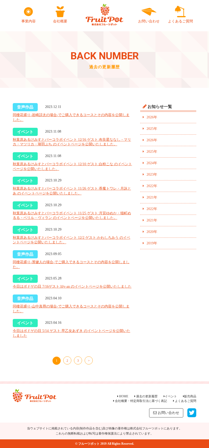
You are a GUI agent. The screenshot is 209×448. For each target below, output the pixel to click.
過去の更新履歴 (146, 396)
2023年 (152, 174)
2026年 (152, 117)
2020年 (152, 232)
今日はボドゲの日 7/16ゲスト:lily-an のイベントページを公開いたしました (72, 286)
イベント (171, 396)
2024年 (152, 163)
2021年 (152, 197)
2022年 (152, 186)
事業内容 (28, 21)
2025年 (152, 129)
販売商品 (190, 396)
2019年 (152, 243)
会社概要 (60, 21)
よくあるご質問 (180, 21)
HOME (123, 396)
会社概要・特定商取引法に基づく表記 (140, 401)
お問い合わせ (149, 21)
